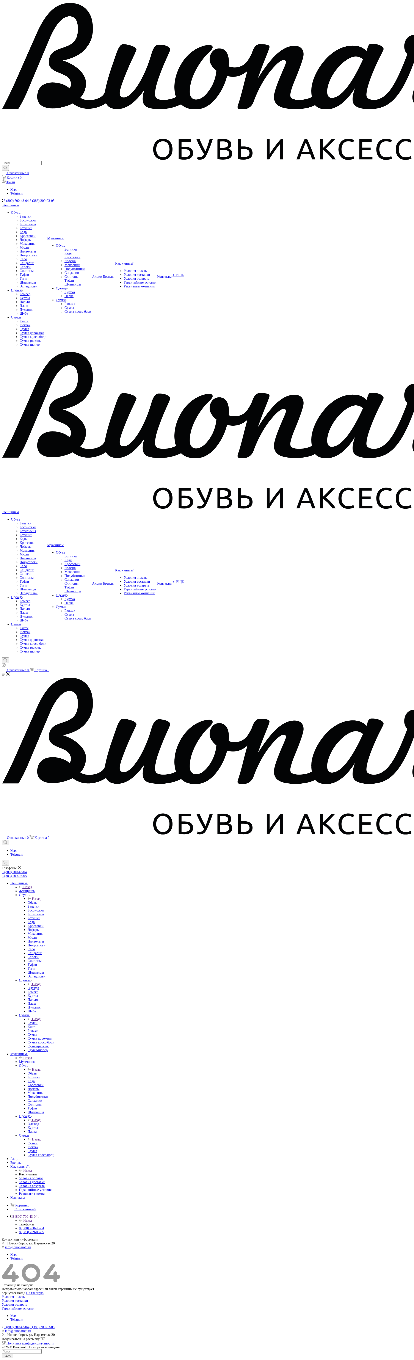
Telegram (16, 193)
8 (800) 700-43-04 (16, 200)
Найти (7, 1356)
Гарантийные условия (18, 1308)
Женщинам (27, 891)
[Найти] (5, 168)
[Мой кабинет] (4, 666)
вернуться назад (13, 1293)
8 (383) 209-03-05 (42, 200)
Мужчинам (27, 1062)
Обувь (32, 902)
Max (13, 189)
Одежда (33, 988)
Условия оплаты (13, 1297)
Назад (27, 887)
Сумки (33, 1023)
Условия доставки (15, 1300)
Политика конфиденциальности (30, 1343)
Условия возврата (14, 1304)
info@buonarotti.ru (18, 1247)
